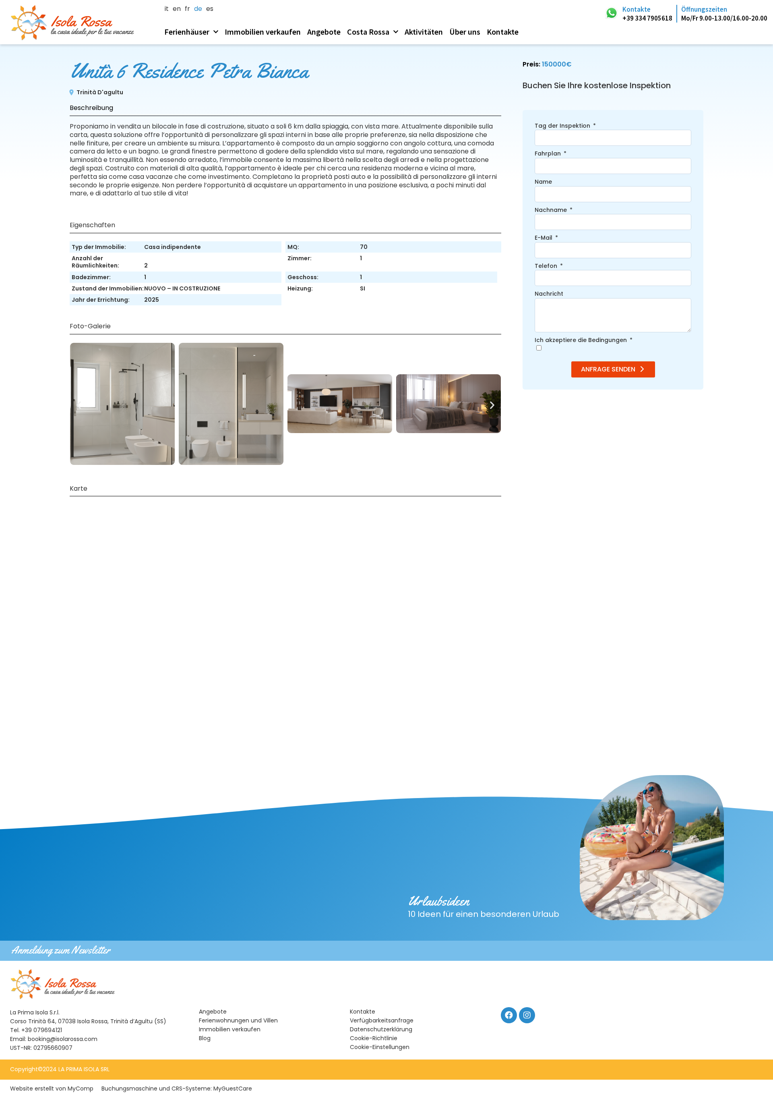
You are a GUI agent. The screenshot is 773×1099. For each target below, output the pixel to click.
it (167, 9)
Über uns (464, 32)
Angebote (324, 32)
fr (187, 9)
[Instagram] (527, 1015)
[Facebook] (509, 1015)
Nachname (551, 210)
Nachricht (549, 294)
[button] (79, 405)
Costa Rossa (368, 32)
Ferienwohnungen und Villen (238, 1020)
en (177, 9)
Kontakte (503, 32)
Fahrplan (548, 154)
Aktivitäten (424, 32)
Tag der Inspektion (563, 126)
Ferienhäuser (186, 32)
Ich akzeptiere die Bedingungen (581, 340)
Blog (205, 1038)
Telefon (547, 266)
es (209, 9)
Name (543, 182)
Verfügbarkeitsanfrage (381, 1020)
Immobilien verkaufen (263, 32)
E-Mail (544, 238)
